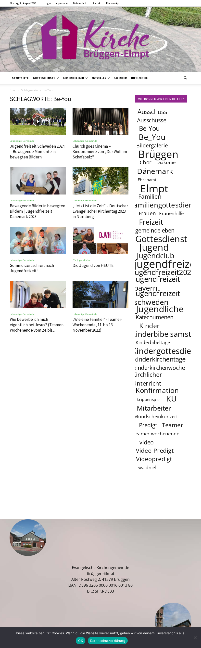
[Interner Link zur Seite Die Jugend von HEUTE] (100, 240)
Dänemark (155, 171)
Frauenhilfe (171, 213)
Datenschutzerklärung (107, 641)
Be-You (149, 128)
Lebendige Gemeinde (22, 141)
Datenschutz (80, 3)
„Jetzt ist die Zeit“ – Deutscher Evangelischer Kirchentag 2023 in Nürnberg (100, 211)
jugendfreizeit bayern (157, 283)
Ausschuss (152, 111)
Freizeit (151, 222)
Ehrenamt (147, 179)
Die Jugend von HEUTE (93, 265)
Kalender (120, 78)
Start (13, 90)
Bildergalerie (152, 145)
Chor (145, 162)
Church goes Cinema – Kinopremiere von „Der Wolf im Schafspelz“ (100, 151)
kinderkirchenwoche (159, 367)
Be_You (152, 136)
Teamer (172, 425)
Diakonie (166, 162)
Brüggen (158, 153)
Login (48, 3)
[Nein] (194, 637)
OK (80, 641)
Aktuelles (99, 78)
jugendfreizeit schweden (157, 297)
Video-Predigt (155, 450)
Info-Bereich (140, 78)
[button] (185, 78)
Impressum (61, 3)
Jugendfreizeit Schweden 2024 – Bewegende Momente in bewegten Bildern (37, 151)
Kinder (149, 325)
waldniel (147, 467)
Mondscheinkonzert (156, 416)
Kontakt (96, 3)
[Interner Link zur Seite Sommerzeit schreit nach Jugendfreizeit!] (38, 240)
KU (171, 398)
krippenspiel (149, 399)
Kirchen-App (113, 3)
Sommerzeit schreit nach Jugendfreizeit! (32, 268)
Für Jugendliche (81, 260)
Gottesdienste (44, 78)
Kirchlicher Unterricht (147, 378)
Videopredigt (154, 459)
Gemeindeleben (73, 78)
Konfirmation (157, 390)
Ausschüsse (151, 120)
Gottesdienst (161, 238)
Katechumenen (155, 317)
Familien (150, 196)
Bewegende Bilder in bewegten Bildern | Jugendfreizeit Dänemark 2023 (37, 211)
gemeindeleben (154, 230)
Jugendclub (155, 255)
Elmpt (154, 188)
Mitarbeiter (154, 407)
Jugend (154, 247)
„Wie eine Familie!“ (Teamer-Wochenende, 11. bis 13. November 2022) (98, 325)
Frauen (147, 213)
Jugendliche (160, 308)
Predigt (148, 425)
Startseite (20, 78)
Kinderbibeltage (153, 342)
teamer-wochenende (156, 433)
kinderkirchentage (160, 359)
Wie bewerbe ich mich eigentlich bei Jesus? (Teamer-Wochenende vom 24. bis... (37, 325)
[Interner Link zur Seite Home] (100, 39)
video (146, 442)
